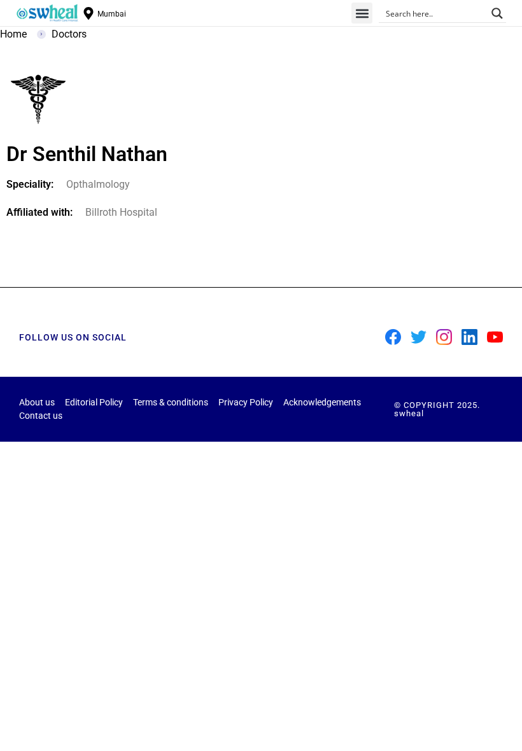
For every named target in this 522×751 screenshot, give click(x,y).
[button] (361, 13)
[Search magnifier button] (497, 13)
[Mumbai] (88, 13)
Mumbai (111, 14)
